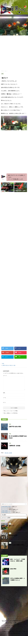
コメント (5, 375)
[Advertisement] (14, 53)
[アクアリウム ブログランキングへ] (20, 191)
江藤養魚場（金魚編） (15, 445)
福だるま (7, 365)
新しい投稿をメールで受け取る (11, 413)
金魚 (3, 363)
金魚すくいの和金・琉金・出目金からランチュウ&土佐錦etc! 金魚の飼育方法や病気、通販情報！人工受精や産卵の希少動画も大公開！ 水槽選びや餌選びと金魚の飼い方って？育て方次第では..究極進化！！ (14, 627)
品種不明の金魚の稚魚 (15, 426)
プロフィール (13, 617)
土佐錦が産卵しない (6, 510)
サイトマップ (4, 508)
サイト (4, 402)
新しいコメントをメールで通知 (11, 410)
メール (4, 397)
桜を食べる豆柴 (8, 452)
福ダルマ (11, 365)
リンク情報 (7, 617)
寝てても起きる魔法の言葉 (16, 545)
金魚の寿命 (13, 568)
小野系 (3, 365)
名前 (4, 392)
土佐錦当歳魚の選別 (6, 506)
